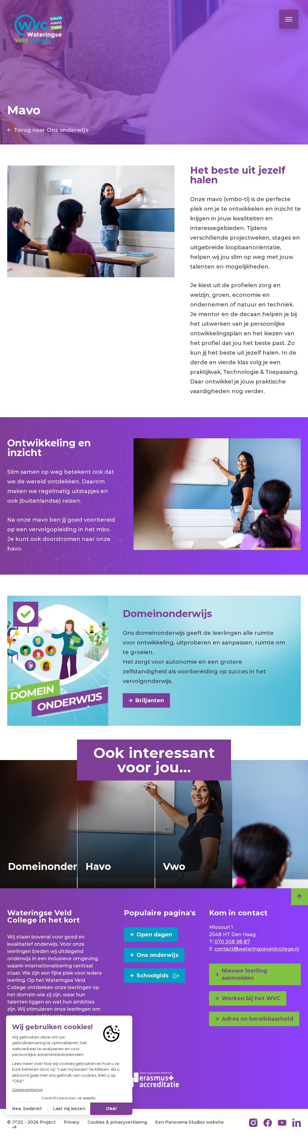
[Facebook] (267, 1123)
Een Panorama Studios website (189, 1122)
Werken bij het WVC (251, 998)
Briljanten (149, 700)
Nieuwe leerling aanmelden (244, 974)
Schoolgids (152, 975)
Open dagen (154, 934)
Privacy (71, 1122)
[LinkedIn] (296, 1123)
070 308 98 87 (232, 942)
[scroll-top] (299, 896)
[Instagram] (253, 1123)
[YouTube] (282, 1123)
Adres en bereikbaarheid (257, 1019)
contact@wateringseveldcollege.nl (256, 949)
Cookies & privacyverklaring (117, 1122)
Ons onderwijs (157, 955)
